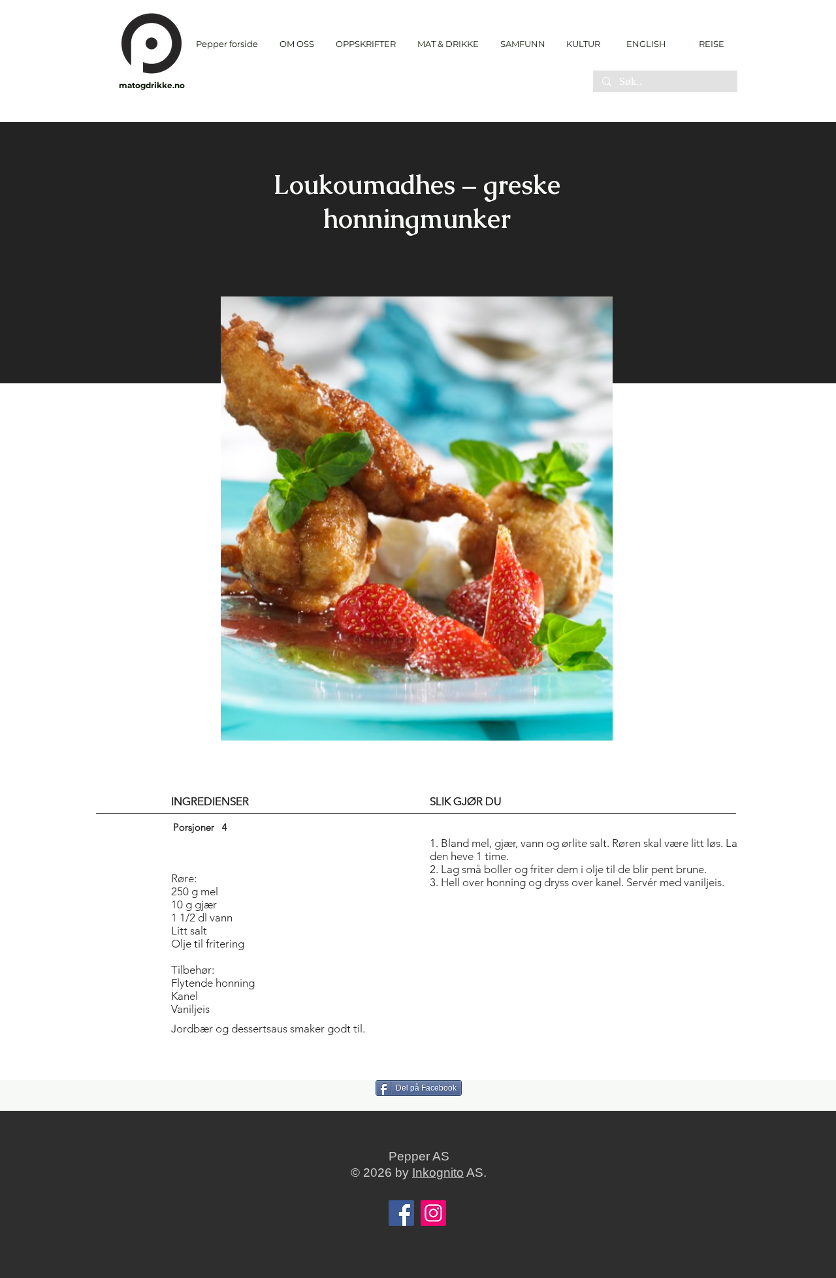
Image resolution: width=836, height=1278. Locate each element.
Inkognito (438, 1172)
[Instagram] (433, 1213)
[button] (365, 44)
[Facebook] (401, 1213)
